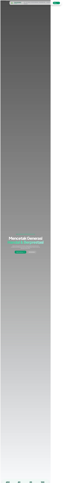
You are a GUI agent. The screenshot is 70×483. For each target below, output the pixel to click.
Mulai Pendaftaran (19, 252)
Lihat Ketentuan (32, 252)
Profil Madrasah (28, 2)
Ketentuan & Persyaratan (34, 2)
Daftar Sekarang (55, 3)
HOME (24, 2)
